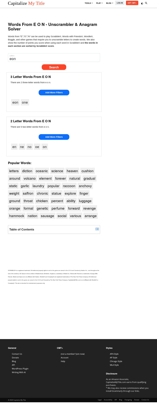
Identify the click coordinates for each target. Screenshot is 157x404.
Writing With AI (19, 372)
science (57, 170)
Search (54, 67)
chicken (42, 200)
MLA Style (114, 365)
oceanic (42, 170)
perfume (58, 208)
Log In (120, 3)
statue (56, 193)
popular (53, 185)
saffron (28, 193)
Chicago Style (116, 361)
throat (28, 200)
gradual (89, 178)
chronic (42, 193)
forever (60, 178)
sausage (47, 215)
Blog (14, 361)
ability (71, 200)
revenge (89, 208)
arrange (91, 215)
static (13, 185)
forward (74, 208)
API (13, 365)
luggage (85, 200)
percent (57, 200)
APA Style (114, 354)
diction (27, 170)
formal (28, 208)
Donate (15, 357)
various (75, 215)
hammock (16, 215)
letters (14, 170)
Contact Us (17, 354)
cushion (88, 170)
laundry (38, 185)
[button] (142, 3)
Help (63, 361)
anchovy (85, 185)
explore (70, 193)
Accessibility (108, 400)
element (45, 178)
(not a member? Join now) (73, 354)
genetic (42, 208)
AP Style (113, 357)
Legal (100, 400)
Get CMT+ (132, 3)
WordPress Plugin (20, 368)
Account (64, 357)
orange (14, 208)
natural (74, 178)
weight (14, 193)
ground (14, 200)
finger (84, 193)
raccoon (69, 185)
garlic (25, 185)
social (62, 215)
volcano (30, 178)
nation (32, 215)
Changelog (128, 400)
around (14, 178)
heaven (72, 170)
